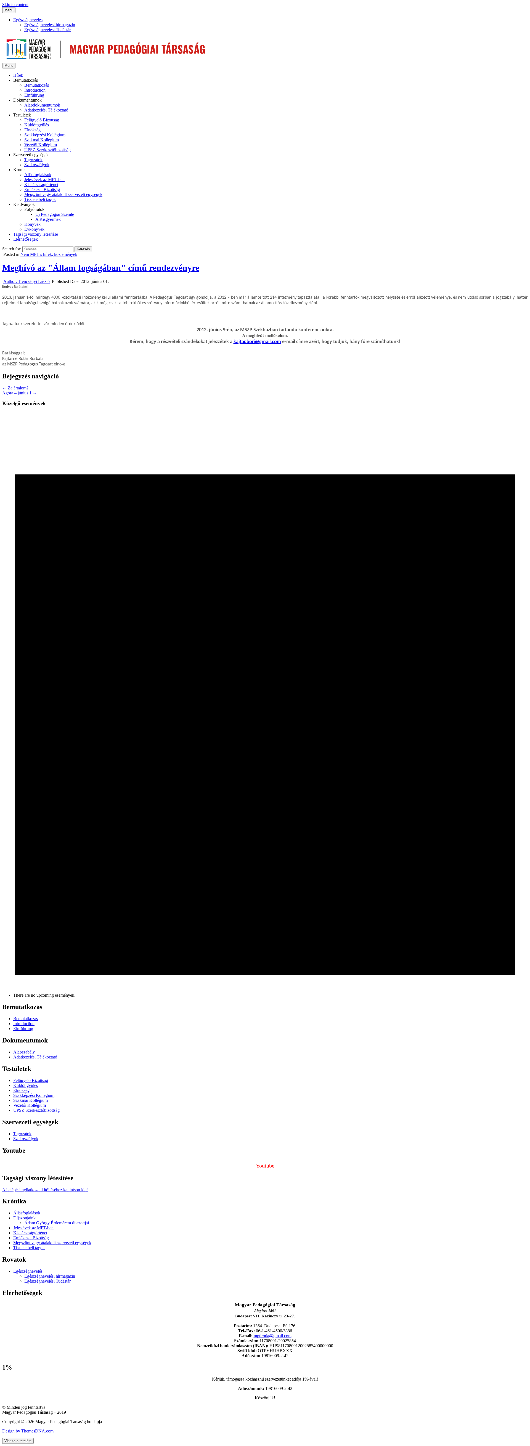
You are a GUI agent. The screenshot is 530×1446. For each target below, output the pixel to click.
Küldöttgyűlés (36, 125)
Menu (8, 10)
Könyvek (32, 224)
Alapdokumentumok (42, 105)
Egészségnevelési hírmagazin (49, 24)
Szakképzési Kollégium (44, 134)
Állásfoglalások (37, 174)
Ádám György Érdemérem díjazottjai (56, 1223)
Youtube (265, 1166)
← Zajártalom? (15, 388)
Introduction (35, 90)
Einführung (34, 95)
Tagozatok (33, 159)
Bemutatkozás (36, 85)
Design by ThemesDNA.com (28, 1431)
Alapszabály (24, 1052)
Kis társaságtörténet (41, 184)
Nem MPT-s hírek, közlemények (48, 254)
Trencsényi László (26, 281)
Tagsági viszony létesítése (35, 234)
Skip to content (15, 4)
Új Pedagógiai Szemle (54, 214)
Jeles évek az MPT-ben (44, 179)
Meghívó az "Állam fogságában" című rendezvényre (100, 268)
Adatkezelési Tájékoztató (46, 110)
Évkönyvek (34, 229)
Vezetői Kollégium (40, 144)
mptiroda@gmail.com (273, 1335)
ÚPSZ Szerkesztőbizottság (47, 149)
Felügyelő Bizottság (41, 120)
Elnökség (32, 130)
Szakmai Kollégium (41, 139)
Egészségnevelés (28, 19)
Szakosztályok (36, 164)
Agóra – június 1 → (19, 393)
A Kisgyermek (48, 219)
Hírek (18, 75)
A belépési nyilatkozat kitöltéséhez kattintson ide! (45, 1189)
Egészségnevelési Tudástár (47, 29)
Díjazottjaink (24, 1218)
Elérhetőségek (25, 239)
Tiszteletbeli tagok (40, 199)
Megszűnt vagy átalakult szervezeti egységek (63, 194)
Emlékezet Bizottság (42, 189)
